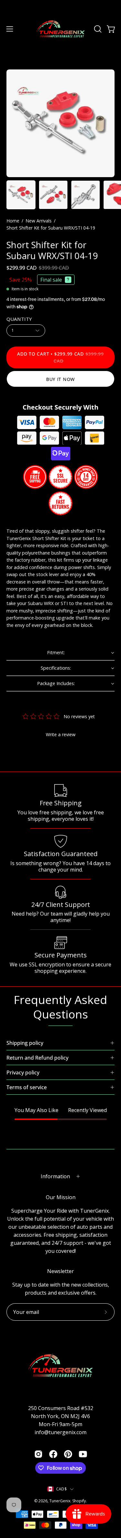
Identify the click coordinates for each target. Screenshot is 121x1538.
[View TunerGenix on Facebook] (53, 1454)
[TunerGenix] (60, 29)
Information (55, 1176)
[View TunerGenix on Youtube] (83, 1454)
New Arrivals (38, 221)
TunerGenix (59, 1501)
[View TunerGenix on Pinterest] (68, 1454)
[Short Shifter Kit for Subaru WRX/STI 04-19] (20, 194)
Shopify (79, 1501)
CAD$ (61, 1489)
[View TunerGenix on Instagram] (38, 1454)
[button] (97, 28)
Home (12, 221)
